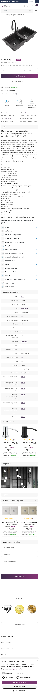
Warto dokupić (8, 422)
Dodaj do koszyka (19, 76)
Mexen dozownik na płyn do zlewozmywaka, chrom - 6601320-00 (10, 444)
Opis (4, 127)
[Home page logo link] (5, 6)
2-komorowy (24, 341)
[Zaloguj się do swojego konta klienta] (31, 6)
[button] (36, 6)
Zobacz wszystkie (19, 624)
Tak (22, 316)
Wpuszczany (7, 118)
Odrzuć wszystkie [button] (19, 686)
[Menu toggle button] (36, 10)
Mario (24, 113)
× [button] (37, 661)
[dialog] (19, 676)
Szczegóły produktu (11, 292)
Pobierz (23, 376)
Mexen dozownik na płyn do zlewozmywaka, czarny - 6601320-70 (29, 444)
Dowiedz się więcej (17, 669)
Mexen (7, 113)
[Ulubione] (28, 6)
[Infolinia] (23, 6)
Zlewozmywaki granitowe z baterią (14, 14)
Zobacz (31, 1)
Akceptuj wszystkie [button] (19, 682)
